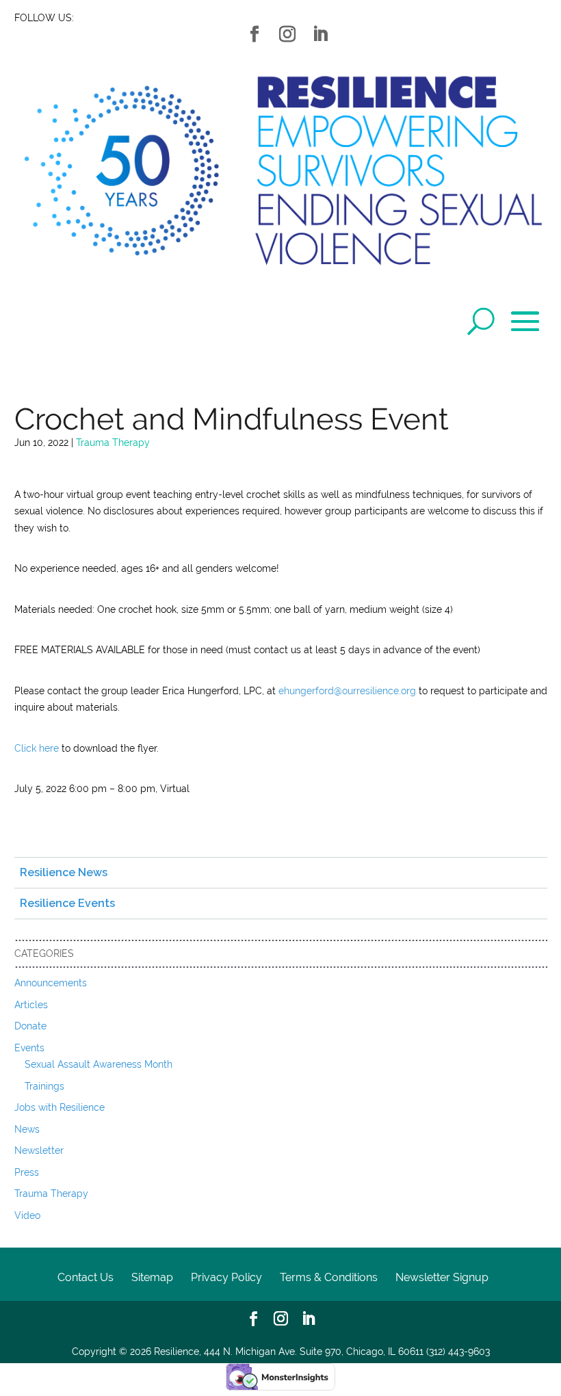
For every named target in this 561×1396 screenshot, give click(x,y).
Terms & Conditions (329, 1277)
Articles (31, 1004)
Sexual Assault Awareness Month (98, 1064)
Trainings (44, 1086)
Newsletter (39, 1150)
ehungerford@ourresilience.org (347, 690)
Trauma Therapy (113, 442)
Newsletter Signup (441, 1277)
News (27, 1129)
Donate (30, 1025)
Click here (36, 748)
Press (26, 1172)
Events (29, 1047)
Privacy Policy (226, 1277)
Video (27, 1215)
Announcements (50, 982)
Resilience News (63, 872)
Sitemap (152, 1277)
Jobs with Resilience (59, 1107)
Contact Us (85, 1277)
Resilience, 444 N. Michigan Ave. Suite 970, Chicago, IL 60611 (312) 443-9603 (322, 1351)
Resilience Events (67, 903)
